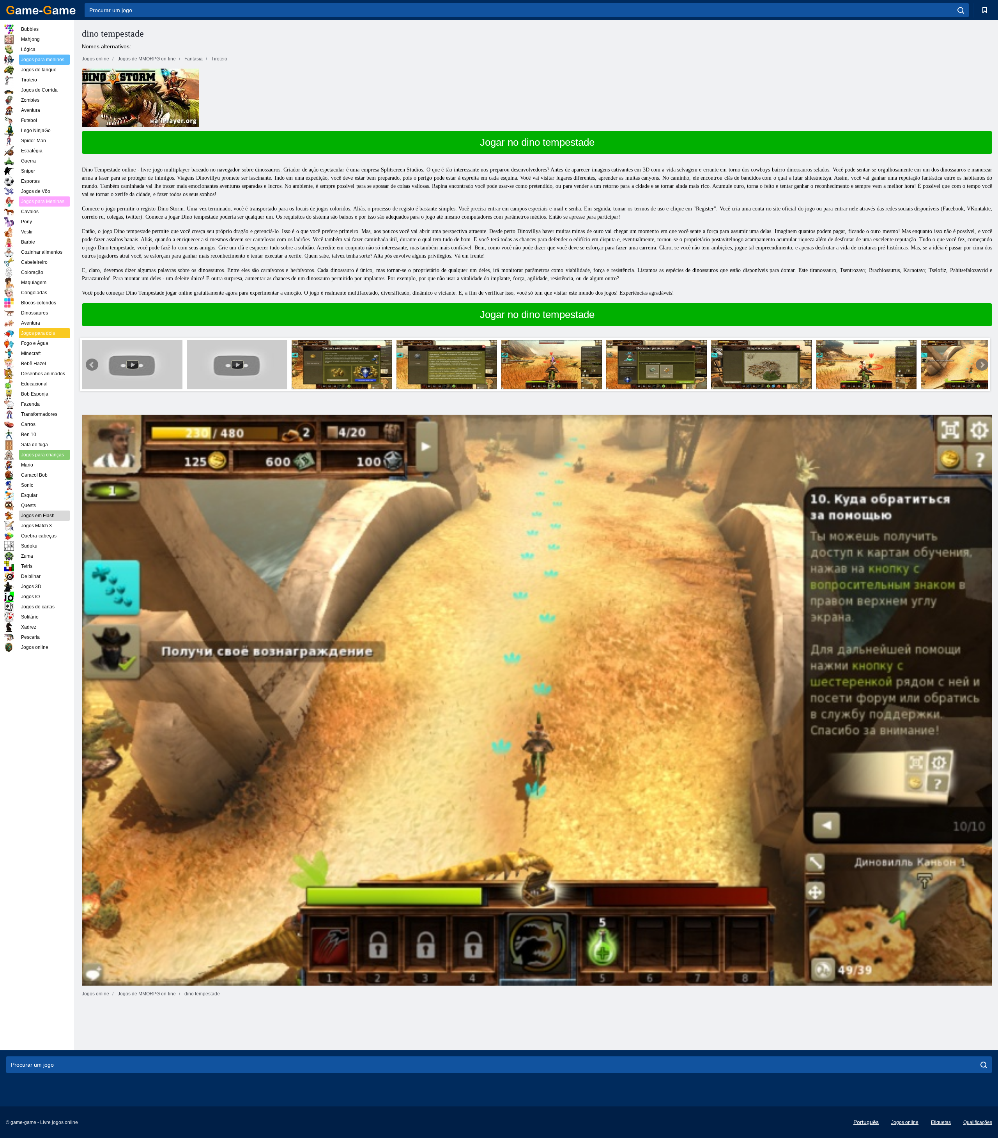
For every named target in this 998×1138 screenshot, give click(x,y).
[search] (960, 10)
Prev (92, 365)
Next (982, 365)
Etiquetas (941, 1122)
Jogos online (904, 1122)
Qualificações (977, 1122)
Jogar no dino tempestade (537, 142)
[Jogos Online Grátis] (41, 10)
